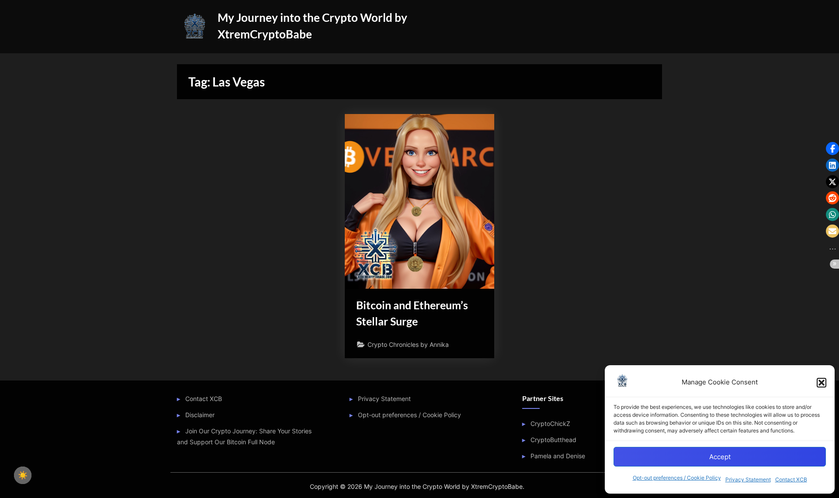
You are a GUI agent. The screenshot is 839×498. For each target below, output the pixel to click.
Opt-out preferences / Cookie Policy (677, 477)
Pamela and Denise (557, 456)
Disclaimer (200, 414)
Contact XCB (791, 479)
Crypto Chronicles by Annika (408, 344)
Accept (720, 457)
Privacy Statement (748, 479)
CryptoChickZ (550, 423)
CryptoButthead (553, 439)
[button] (821, 382)
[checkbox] (22, 475)
